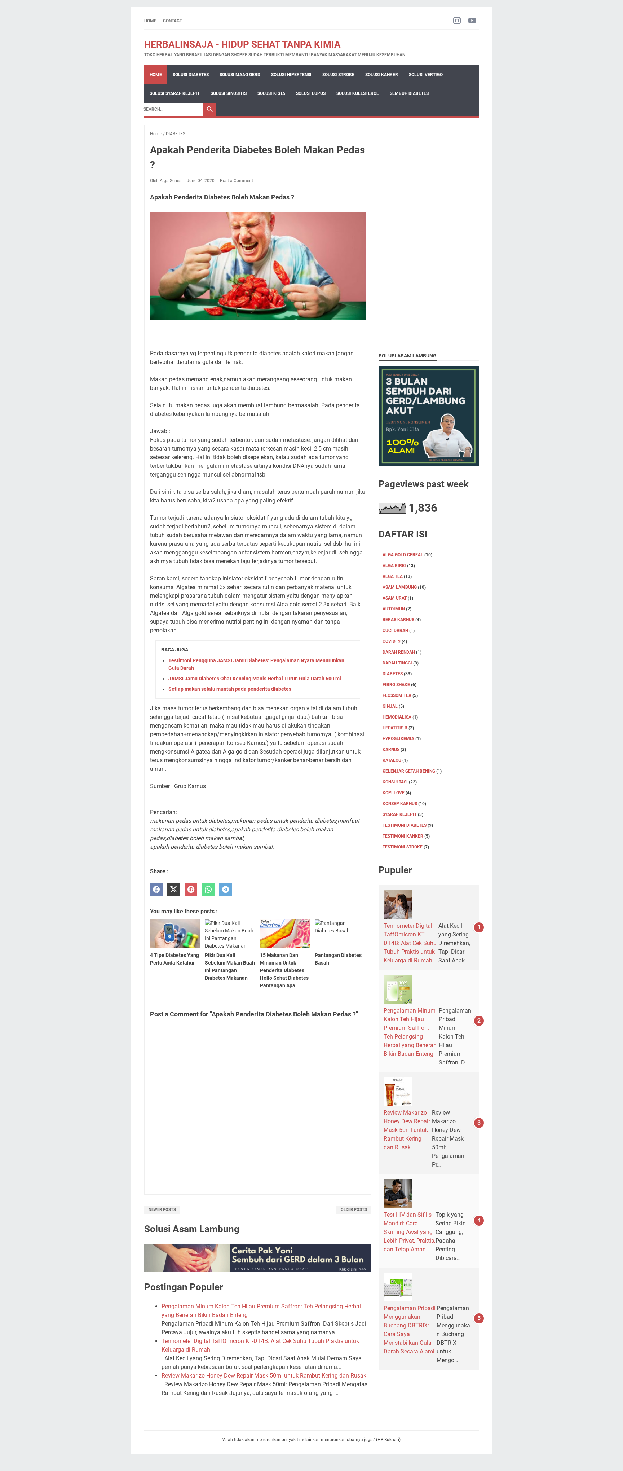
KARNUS (391, 749)
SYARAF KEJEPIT (400, 814)
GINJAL (390, 706)
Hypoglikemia (398, 738)
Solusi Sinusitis (229, 93)
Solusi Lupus (311, 93)
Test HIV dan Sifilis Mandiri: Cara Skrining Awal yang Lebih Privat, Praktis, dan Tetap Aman (409, 1232)
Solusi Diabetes (191, 74)
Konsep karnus (400, 803)
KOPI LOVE (394, 792)
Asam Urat (395, 598)
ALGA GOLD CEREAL (403, 554)
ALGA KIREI (394, 565)
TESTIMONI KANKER (403, 836)
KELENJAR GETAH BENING (409, 771)
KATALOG (392, 760)
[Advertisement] (429, 233)
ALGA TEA (393, 576)
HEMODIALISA (397, 717)
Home (150, 20)
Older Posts (354, 1209)
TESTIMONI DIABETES (405, 825)
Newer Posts (162, 1209)
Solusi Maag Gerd (240, 74)
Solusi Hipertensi (291, 74)
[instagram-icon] (457, 21)
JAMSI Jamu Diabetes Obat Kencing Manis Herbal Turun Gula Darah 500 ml (254, 678)
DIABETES (393, 673)
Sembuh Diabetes (409, 93)
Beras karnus (398, 619)
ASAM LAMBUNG (400, 587)
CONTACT (172, 20)
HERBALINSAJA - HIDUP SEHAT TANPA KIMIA (242, 44)
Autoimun (394, 608)
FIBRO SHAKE (396, 684)
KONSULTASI (395, 782)
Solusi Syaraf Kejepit (175, 93)
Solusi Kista (271, 93)
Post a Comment (236, 180)
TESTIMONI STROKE (403, 846)
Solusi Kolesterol (357, 93)
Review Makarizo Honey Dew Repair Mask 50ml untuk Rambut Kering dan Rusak (264, 1375)
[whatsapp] (208, 889)
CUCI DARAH (395, 630)
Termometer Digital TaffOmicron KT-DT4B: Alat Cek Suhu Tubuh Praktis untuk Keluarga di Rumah (410, 943)
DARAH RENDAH (399, 652)
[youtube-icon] (472, 21)
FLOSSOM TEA (397, 695)
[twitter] (173, 889)
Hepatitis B (395, 727)
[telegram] (225, 889)
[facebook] (156, 889)
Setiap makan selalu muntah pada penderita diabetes (229, 689)
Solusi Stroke (338, 74)
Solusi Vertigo (426, 74)
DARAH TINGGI (397, 663)
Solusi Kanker (381, 74)
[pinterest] (191, 889)
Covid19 (392, 641)
